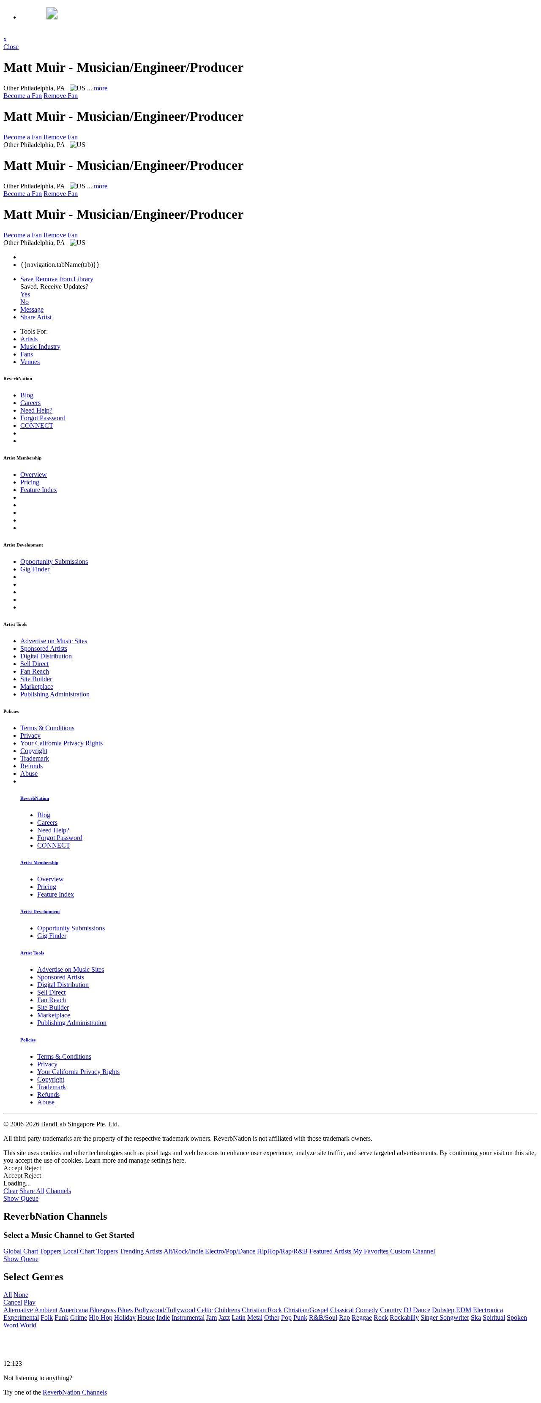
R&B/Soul (323, 1317)
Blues (125, 1309)
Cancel (12, 1302)
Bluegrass (103, 1309)
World (28, 1325)
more (100, 88)
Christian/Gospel (306, 1309)
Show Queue (20, 1198)
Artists (29, 339)
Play (30, 1302)
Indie (163, 1317)
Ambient (45, 1309)
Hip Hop (100, 1317)
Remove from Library (64, 279)
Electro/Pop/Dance (230, 1251)
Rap (344, 1317)
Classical (342, 1309)
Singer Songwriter (445, 1317)
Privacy (30, 735)
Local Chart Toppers (90, 1251)
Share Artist (36, 317)
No (24, 301)
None (21, 1294)
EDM (463, 1309)
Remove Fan (61, 95)
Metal (254, 1317)
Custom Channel (412, 1251)
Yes (25, 294)
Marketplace (36, 686)
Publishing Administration (55, 694)
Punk (300, 1317)
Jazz (224, 1317)
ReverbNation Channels (75, 1392)
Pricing (29, 482)
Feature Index (38, 489)
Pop (286, 1317)
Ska (476, 1317)
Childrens (227, 1309)
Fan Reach (34, 671)
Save (26, 279)
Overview (33, 474)
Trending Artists (141, 1251)
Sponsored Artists (43, 648)
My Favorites (370, 1251)
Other (271, 1317)
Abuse (29, 773)
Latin (239, 1317)
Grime (78, 1317)
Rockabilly (404, 1317)
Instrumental (188, 1317)
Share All (31, 1190)
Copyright (33, 750)
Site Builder (36, 678)
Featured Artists (330, 1251)
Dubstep (443, 1309)
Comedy (366, 1309)
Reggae (362, 1317)
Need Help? (36, 410)
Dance (421, 1309)
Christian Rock (262, 1309)
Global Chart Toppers (32, 1251)
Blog (26, 395)
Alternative (18, 1309)
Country (391, 1309)
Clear (10, 1190)
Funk (61, 1317)
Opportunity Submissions (54, 561)
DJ (407, 1309)
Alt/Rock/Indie (183, 1251)
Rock (381, 1317)
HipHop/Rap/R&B (282, 1251)
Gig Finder (34, 569)
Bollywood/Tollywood (164, 1309)
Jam (211, 1317)
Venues (30, 361)
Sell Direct (34, 663)
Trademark (34, 758)
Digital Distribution (46, 656)
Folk (47, 1317)
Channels (58, 1190)
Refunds (31, 765)
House (146, 1317)
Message (32, 309)
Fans (26, 354)
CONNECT (36, 425)
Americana (73, 1309)
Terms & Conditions (47, 727)
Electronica (488, 1309)
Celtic (205, 1309)
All (7, 1294)
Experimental (21, 1317)
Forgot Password (43, 417)
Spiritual (494, 1317)
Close (11, 46)
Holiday (125, 1317)
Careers (30, 402)
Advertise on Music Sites (53, 640)
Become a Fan (22, 95)
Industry (40, 346)
